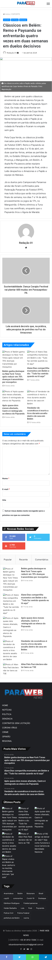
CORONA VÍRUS (9, 727)
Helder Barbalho (10, 908)
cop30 (6, 898)
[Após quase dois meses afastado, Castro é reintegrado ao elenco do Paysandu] (13, 396)
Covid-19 (30, 898)
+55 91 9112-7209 (28, 940)
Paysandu (40, 908)
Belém (20, 893)
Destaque (42, 898)
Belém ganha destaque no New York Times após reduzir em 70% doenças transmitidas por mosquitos (13, 376)
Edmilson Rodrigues (11, 903)
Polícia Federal (23, 913)
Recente (23, 559)
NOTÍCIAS (15, 20)
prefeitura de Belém (11, 918)
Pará (30, 908)
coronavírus (18, 898)
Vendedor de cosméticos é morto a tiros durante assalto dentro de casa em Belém (37, 413)
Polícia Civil (8, 913)
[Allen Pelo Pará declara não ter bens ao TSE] (11, 669)
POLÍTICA (6, 714)
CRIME (5, 732)
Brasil (41, 893)
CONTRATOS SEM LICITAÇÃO (16, 723)
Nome (5, 478)
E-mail (6, 489)
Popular (8, 559)
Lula (22, 908)
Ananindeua (8, 893)
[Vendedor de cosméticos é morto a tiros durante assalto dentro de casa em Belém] (38, 397)
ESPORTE (16, 14)
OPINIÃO (6, 736)
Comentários (41, 559)
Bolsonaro (31, 893)
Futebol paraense (31, 903)
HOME (5, 705)
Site (4, 500)
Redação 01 (11, 53)
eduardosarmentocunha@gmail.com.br (26, 944)
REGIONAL (23, 20)
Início (7, 14)
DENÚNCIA (7, 719)
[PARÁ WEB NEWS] (26, 3)
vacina (26, 918)
